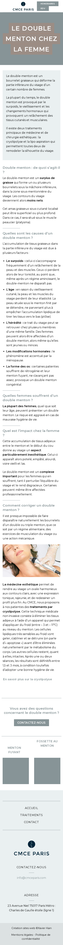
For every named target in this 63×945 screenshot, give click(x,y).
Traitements (31, 815)
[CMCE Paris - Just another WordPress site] (23, 6)
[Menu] (5, 6)
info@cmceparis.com (31, 877)
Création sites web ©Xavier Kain (32, 928)
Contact (31, 822)
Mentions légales (22, 934)
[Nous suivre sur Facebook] (29, 882)
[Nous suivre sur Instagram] (33, 882)
